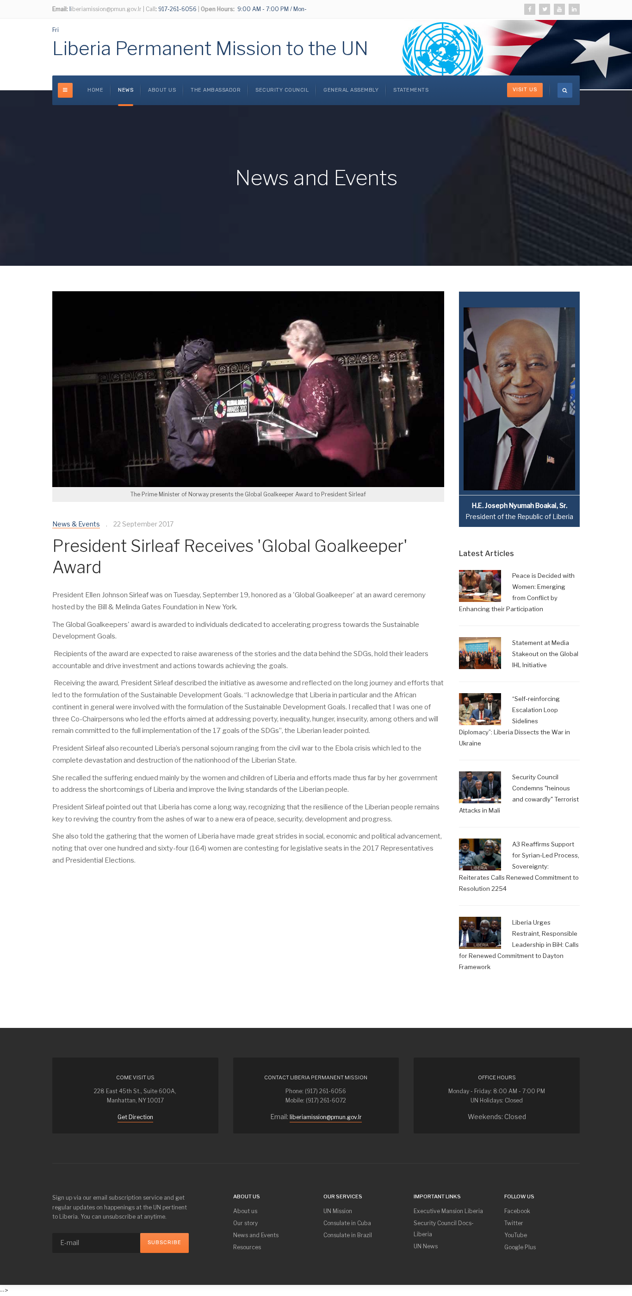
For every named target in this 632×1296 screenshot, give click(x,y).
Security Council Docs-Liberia (444, 1229)
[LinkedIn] (574, 9)
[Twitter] (544, 9)
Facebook (517, 1211)
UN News (426, 1246)
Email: (60, 9)
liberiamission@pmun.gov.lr (326, 1117)
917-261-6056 (177, 9)
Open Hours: (218, 9)
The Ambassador (216, 90)
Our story (245, 1223)
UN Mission (337, 1211)
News (125, 90)
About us (162, 90)
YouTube (515, 1235)
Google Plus (520, 1247)
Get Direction (135, 1117)
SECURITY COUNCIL (282, 90)
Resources (247, 1247)
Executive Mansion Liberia (448, 1211)
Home (95, 90)
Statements (410, 90)
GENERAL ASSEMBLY (350, 90)
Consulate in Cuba (347, 1223)
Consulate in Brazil (347, 1235)
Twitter (513, 1223)
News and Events (256, 1235)
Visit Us (525, 90)
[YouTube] (559, 9)
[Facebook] (529, 9)
